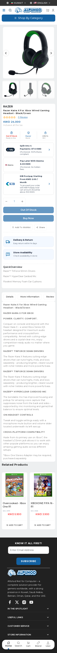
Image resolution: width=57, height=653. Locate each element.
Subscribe (28, 561)
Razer (8, 106)
